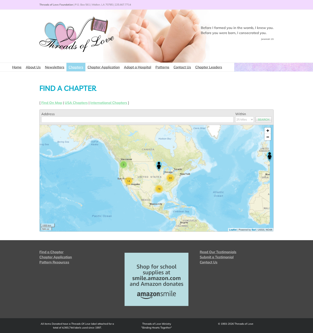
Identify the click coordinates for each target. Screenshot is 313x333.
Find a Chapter (51, 252)
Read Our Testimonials (218, 252)
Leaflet (233, 229)
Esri (254, 229)
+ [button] (267, 130)
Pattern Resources (54, 262)
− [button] (267, 137)
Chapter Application (55, 257)
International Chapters (108, 102)
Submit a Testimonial (217, 257)
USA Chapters (76, 102)
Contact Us (208, 262)
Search (263, 119)
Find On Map (51, 102)
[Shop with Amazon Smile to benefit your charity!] (157, 279)
